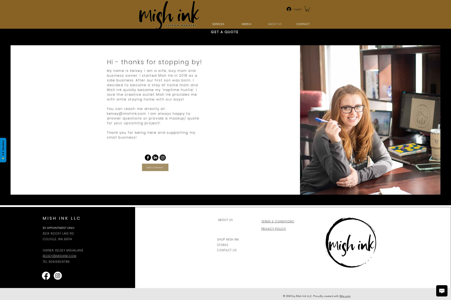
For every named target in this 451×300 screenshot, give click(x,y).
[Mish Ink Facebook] (46, 276)
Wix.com (345, 296)
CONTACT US (227, 250)
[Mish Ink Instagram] (58, 276)
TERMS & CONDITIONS (277, 221)
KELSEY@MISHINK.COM (59, 256)
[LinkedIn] (155, 157)
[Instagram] (163, 157)
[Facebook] (148, 157)
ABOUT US (225, 220)
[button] (307, 8)
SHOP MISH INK (228, 239)
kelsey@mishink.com (126, 113)
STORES (222, 245)
